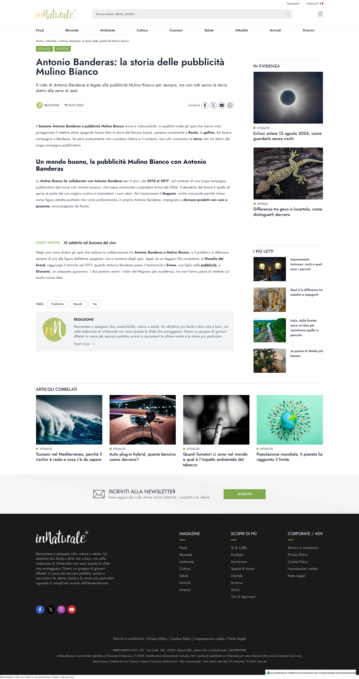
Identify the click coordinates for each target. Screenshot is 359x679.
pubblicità (209, 265)
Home (39, 41)
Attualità (241, 30)
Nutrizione (239, 561)
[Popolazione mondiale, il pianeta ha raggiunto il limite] (290, 420)
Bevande (72, 30)
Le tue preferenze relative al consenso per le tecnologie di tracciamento (310, 672)
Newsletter (293, 3)
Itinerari (309, 30)
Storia (235, 589)
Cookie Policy (298, 561)
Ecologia (237, 554)
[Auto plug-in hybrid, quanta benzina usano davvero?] (142, 420)
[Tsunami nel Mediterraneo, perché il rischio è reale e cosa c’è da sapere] (69, 420)
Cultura (142, 30)
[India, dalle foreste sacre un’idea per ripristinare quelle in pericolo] (269, 330)
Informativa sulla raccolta (15, 676)
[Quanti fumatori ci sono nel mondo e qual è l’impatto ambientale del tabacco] (216, 420)
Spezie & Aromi (243, 568)
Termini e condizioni (303, 547)
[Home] (56, 14)
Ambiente (107, 30)
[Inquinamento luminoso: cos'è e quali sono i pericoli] (269, 269)
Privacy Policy (298, 554)
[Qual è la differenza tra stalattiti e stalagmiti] (269, 299)
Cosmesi (176, 30)
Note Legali (296, 575)
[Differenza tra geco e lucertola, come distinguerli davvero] (288, 173)
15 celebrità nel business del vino (89, 242)
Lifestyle (62, 49)
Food (40, 30)
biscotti (78, 304)
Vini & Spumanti (243, 596)
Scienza (237, 582)
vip (95, 304)
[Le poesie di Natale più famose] (269, 360)
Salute (209, 30)
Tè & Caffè (239, 547)
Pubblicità (57, 304)
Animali (275, 30)
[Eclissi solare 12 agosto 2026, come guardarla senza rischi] (288, 98)
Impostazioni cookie (303, 568)
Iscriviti (244, 494)
